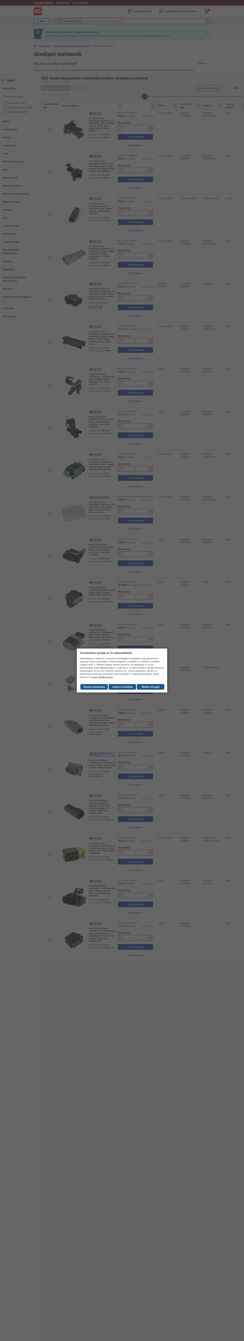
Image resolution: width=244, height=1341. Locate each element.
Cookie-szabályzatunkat (102, 677)
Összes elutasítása (94, 686)
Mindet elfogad (150, 686)
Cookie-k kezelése (122, 686)
